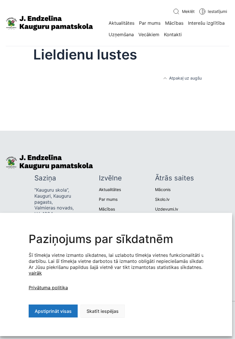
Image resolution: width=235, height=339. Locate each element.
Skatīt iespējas (103, 311)
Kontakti (173, 34)
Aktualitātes (121, 23)
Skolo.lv (162, 199)
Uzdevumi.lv (166, 209)
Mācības (174, 23)
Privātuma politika (48, 287)
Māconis (163, 189)
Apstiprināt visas (53, 311)
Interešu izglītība (206, 23)
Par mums (149, 23)
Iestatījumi (217, 11)
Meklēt (188, 11)
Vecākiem (148, 34)
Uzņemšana (121, 34)
